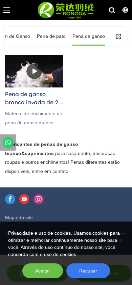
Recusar (88, 271)
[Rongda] (8, 142)
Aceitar (42, 271)
